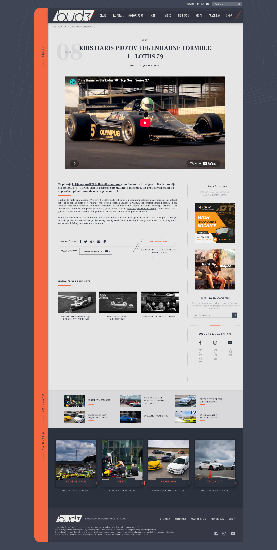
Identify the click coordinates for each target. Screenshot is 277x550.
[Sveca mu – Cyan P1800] (130, 417)
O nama (190, 4)
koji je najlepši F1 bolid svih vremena (96, 184)
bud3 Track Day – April (215, 491)
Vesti (199, 15)
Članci (103, 15)
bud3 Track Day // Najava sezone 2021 (98, 416)
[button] (238, 4)
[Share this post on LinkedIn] (104, 242)
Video (168, 15)
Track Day (214, 15)
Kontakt (181, 518)
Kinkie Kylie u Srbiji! (99, 400)
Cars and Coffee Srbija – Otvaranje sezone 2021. (154, 401)
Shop (229, 15)
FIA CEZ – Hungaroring (75, 491)
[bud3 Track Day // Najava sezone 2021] (74, 417)
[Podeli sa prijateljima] (98, 242)
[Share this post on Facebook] (80, 242)
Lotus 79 (224, 192)
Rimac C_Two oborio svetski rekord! (211, 400)
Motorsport (135, 15)
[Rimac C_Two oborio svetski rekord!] (185, 401)
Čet (153, 15)
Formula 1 (204, 192)
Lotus (215, 192)
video (224, 195)
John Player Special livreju (141, 208)
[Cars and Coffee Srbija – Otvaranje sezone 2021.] (130, 401)
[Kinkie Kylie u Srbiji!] (74, 401)
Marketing (198, 518)
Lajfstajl (118, 15)
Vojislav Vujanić (150, 65)
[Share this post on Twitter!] (85, 242)
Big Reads (183, 15)
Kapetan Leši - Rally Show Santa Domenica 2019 (159, 251)
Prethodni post (159, 241)
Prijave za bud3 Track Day (168, 491)
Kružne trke (76, 481)
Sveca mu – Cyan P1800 (156, 416)
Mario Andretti (211, 195)
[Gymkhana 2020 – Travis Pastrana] (185, 417)
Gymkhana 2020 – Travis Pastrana (209, 416)
